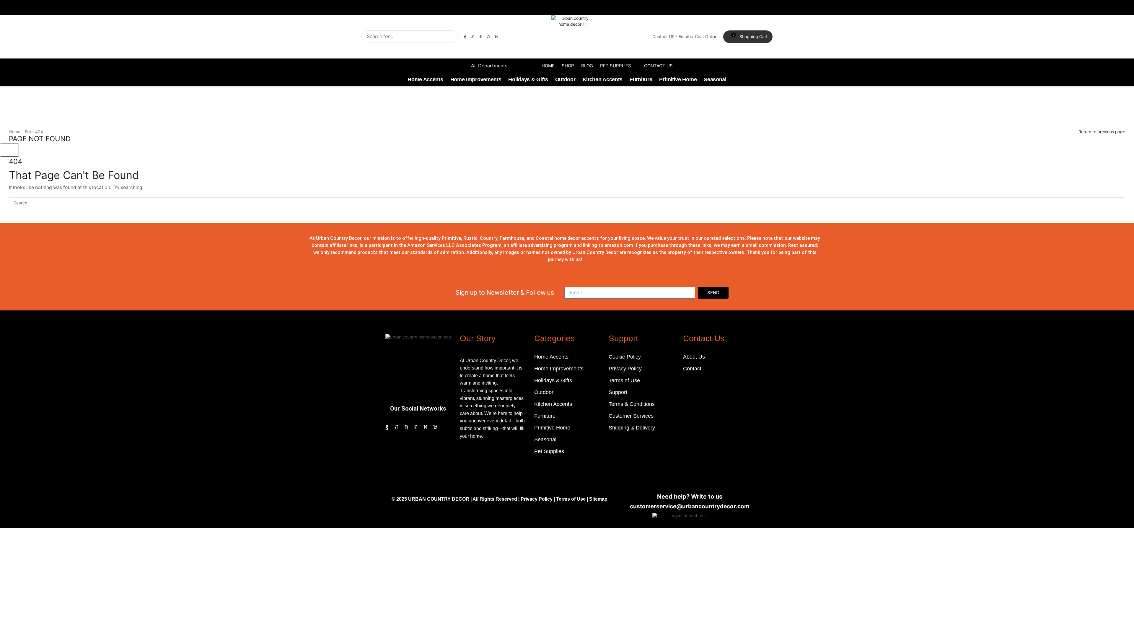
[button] (748, 36)
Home (14, 131)
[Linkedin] (496, 36)
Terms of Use (571, 499)
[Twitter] (473, 36)
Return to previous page (1101, 131)
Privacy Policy (537, 499)
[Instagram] (480, 36)
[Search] (452, 37)
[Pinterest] (488, 36)
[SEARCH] (1119, 202)
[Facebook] (465, 36)
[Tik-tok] (435, 426)
